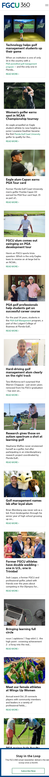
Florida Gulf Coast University (27, 134)
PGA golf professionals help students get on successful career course (23, 308)
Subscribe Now (28, 771)
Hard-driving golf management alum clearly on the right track (24, 372)
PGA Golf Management (20, 321)
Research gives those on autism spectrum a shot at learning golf (24, 437)
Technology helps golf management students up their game (24, 48)
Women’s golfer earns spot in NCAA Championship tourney (22, 116)
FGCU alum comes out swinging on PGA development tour (21, 244)
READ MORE (12, 74)
